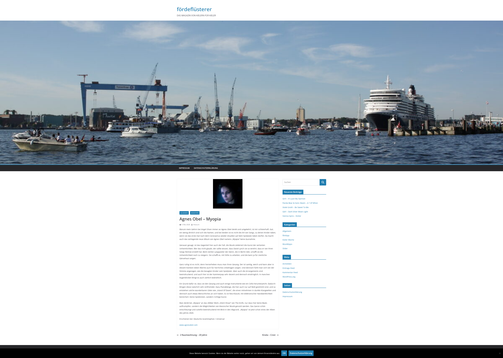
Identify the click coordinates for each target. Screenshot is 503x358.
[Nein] (499, 353)
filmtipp (286, 235)
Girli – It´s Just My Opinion (294, 198)
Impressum (184, 168)
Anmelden (287, 264)
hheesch (196, 224)
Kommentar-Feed (290, 272)
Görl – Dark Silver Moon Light (295, 211)
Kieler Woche (288, 240)
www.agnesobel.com (188, 325)
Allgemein (184, 213)
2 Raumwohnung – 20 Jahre (193, 335)
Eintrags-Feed (289, 268)
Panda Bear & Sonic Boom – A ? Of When (300, 203)
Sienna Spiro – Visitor (292, 216)
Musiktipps (194, 213)
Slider (285, 248)
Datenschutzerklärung (206, 168)
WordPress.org (289, 276)
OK (284, 353)
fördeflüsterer (194, 9)
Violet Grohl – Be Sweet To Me (296, 207)
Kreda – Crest (268, 335)
